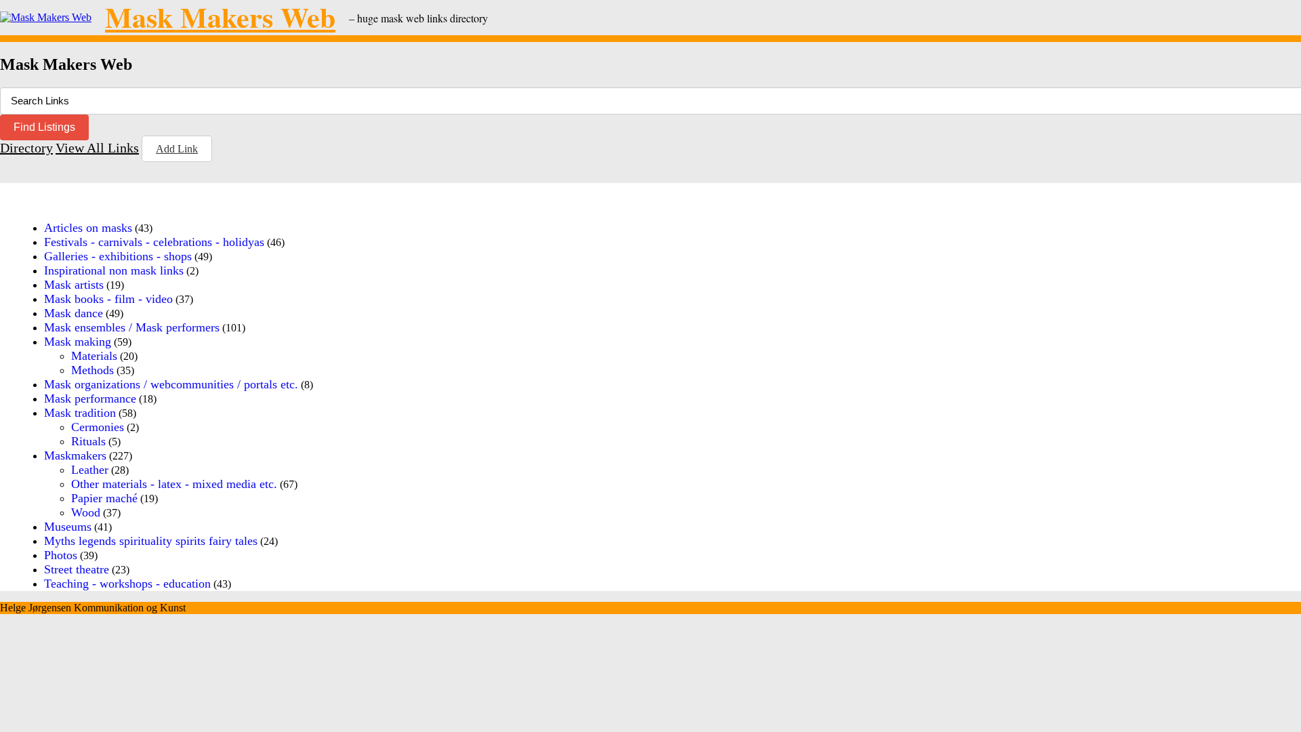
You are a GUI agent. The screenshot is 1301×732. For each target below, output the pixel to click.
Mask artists (74, 284)
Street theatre (76, 569)
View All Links (97, 147)
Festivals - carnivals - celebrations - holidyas (154, 242)
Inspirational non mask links (114, 270)
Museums (67, 526)
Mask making (77, 341)
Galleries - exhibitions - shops (118, 256)
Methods (92, 370)
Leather (89, 469)
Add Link (177, 149)
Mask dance (73, 313)
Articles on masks (88, 228)
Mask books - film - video (108, 299)
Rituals (88, 441)
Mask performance (90, 398)
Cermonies (97, 427)
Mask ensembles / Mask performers (132, 327)
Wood (85, 512)
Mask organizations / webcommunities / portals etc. (171, 384)
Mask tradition (80, 413)
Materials (94, 356)
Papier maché (104, 498)
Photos (60, 555)
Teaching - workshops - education (127, 583)
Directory (26, 147)
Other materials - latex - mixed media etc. (174, 484)
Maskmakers (75, 455)
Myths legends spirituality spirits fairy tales (150, 541)
